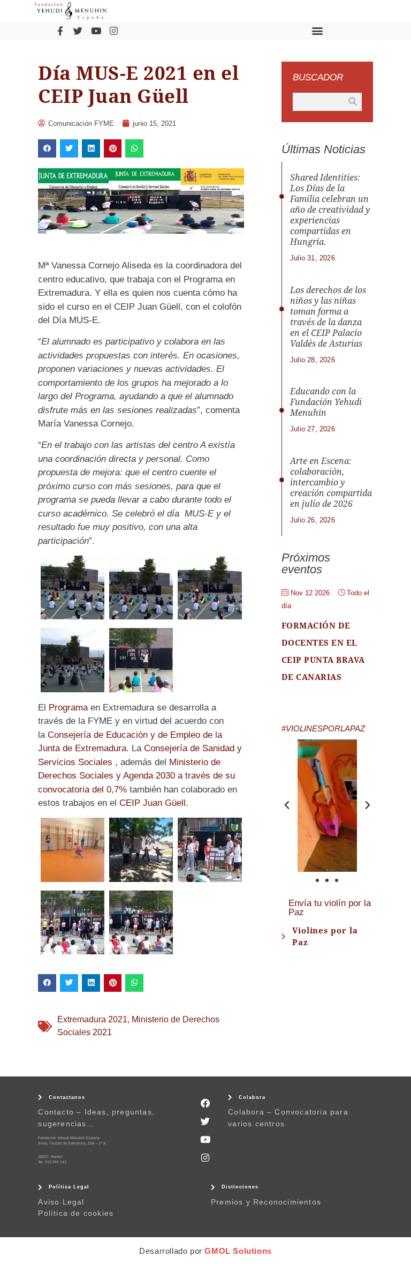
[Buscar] (353, 102)
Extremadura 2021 (92, 1019)
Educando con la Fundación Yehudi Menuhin (326, 402)
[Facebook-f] (60, 30)
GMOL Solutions (237, 1250)
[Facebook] (205, 1103)
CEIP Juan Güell (152, 803)
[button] (317, 31)
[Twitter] (78, 30)
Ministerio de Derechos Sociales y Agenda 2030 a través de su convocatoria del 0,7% (136, 776)
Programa (68, 707)
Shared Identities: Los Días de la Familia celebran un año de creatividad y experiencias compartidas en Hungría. (330, 210)
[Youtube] (95, 30)
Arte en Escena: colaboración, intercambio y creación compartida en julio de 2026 (331, 482)
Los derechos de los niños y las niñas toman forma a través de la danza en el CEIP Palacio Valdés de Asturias (328, 317)
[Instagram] (113, 30)
